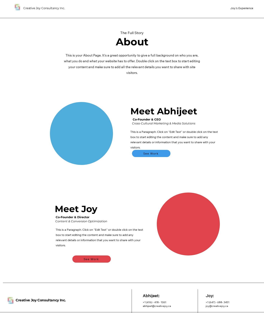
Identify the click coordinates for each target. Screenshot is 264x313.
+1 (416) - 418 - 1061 (154, 302)
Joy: (210, 295)
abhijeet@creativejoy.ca (157, 306)
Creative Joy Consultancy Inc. (41, 300)
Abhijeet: (151, 295)
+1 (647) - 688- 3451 (217, 302)
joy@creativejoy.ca (217, 306)
